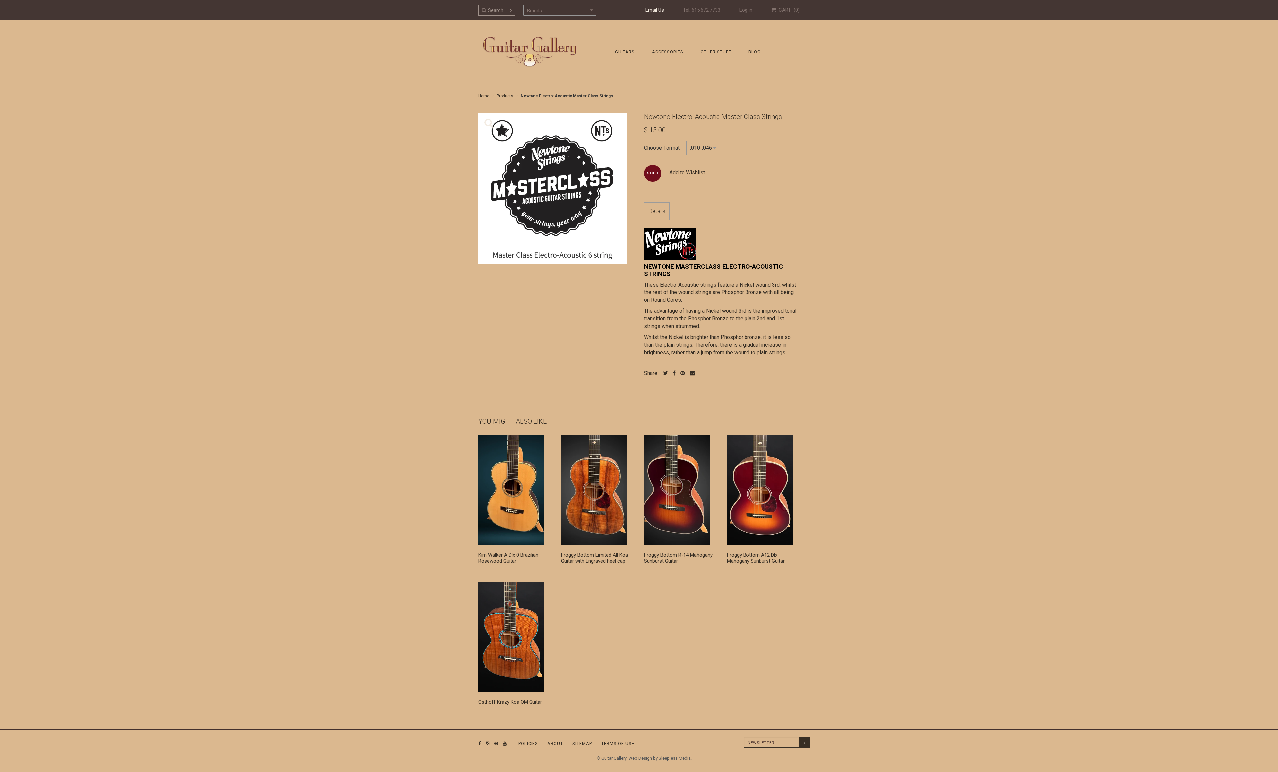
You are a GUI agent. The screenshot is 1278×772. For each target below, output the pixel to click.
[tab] (657, 211)
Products (505, 96)
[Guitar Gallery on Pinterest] (494, 743)
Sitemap (582, 743)
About (555, 743)
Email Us (654, 10)
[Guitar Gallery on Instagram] (486, 743)
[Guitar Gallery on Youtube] (503, 743)
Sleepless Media (675, 758)
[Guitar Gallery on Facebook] (479, 743)
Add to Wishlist (687, 172)
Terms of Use (617, 743)
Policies (528, 743)
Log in (745, 10)
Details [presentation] (656, 211)
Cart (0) (788, 10)
